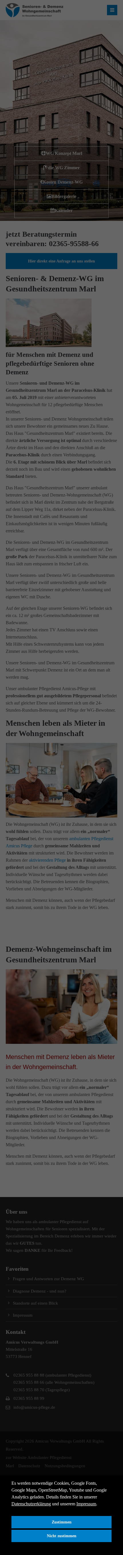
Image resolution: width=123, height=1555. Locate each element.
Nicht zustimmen (61, 1535)
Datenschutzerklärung (31, 1503)
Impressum (86, 1503)
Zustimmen (62, 1522)
